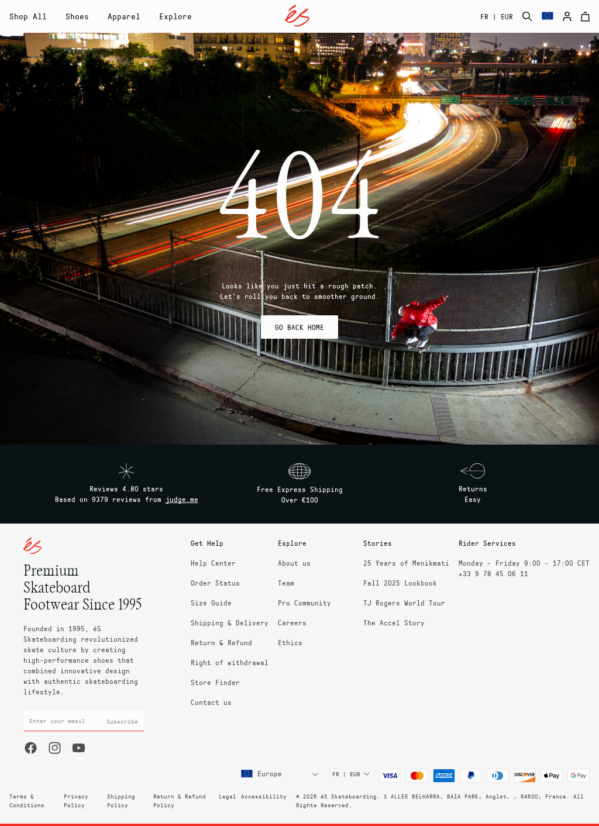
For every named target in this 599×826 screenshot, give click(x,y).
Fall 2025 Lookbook (400, 582)
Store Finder (215, 682)
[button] (77, 16)
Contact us (211, 702)
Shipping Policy (121, 800)
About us (294, 562)
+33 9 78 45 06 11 (493, 573)
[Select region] (547, 16)
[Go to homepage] (297, 16)
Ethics (290, 642)
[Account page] (567, 16)
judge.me (182, 499)
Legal (227, 796)
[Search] (527, 16)
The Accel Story (394, 622)
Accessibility (264, 796)
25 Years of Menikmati (406, 562)
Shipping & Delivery (229, 622)
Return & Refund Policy (179, 800)
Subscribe (122, 721)
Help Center (213, 562)
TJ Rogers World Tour (404, 602)
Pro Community (304, 602)
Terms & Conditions (26, 800)
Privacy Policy (76, 800)
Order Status (215, 582)
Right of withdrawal (229, 662)
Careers (292, 622)
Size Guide (211, 602)
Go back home (299, 327)
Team (286, 582)
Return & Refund (221, 642)
